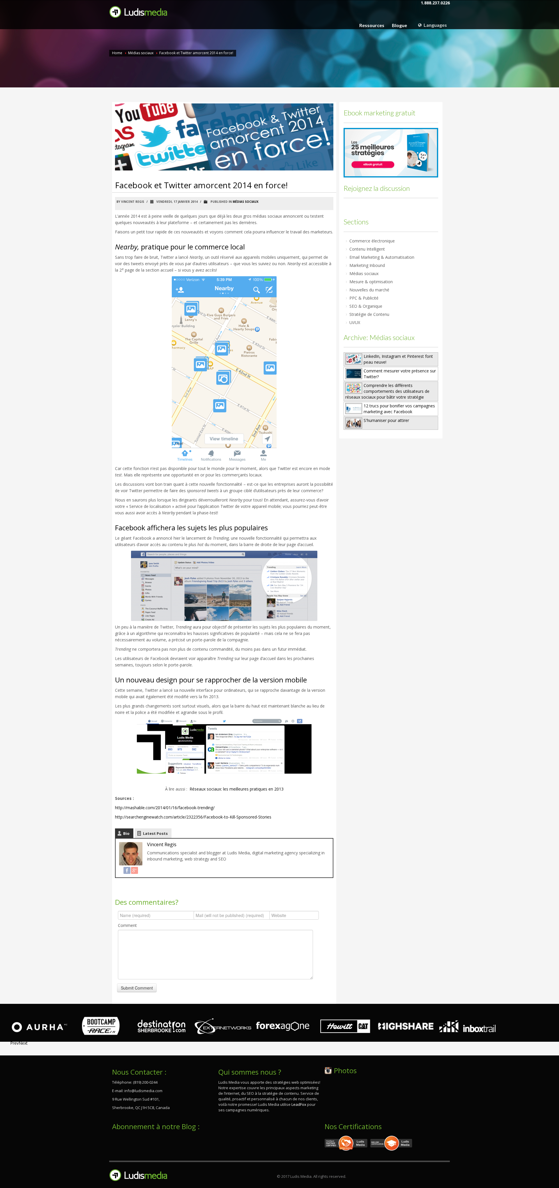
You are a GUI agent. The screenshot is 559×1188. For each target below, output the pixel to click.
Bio (126, 833)
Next (23, 1043)
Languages (435, 25)
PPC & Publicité (363, 298)
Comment (127, 925)
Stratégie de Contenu (369, 314)
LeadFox (298, 1104)
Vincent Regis (161, 844)
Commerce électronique (372, 241)
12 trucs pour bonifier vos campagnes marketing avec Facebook (399, 408)
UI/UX (354, 322)
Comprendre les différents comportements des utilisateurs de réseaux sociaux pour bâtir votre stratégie (387, 391)
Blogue (399, 25)
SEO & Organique (365, 306)
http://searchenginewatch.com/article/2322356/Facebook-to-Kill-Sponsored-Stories (193, 817)
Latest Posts (155, 833)
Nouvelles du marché (369, 290)
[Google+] (134, 870)
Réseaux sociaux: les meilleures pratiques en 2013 (237, 789)
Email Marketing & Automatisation (381, 257)
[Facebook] (126, 870)
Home (117, 52)
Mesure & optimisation (371, 281)
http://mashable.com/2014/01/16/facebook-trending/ (165, 807)
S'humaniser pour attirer (386, 420)
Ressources (371, 25)
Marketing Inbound (367, 265)
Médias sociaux (140, 52)
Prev (14, 1043)
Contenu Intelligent (367, 249)
